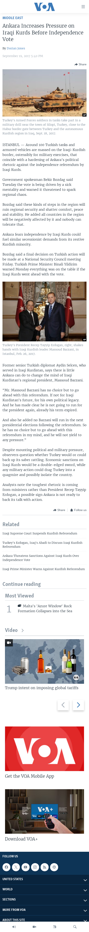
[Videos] (34, 927)
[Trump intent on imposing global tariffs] (44, 661)
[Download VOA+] (44, 811)
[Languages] (54, 927)
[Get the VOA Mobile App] (44, 748)
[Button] (81, 64)
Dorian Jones (16, 48)
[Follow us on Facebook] (6, 867)
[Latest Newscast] (14, 927)
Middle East (12, 18)
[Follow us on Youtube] (25, 867)
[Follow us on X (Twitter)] (16, 867)
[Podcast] (54, 867)
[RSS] (44, 867)
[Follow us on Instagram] (35, 867)
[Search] (75, 927)
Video (11, 630)
